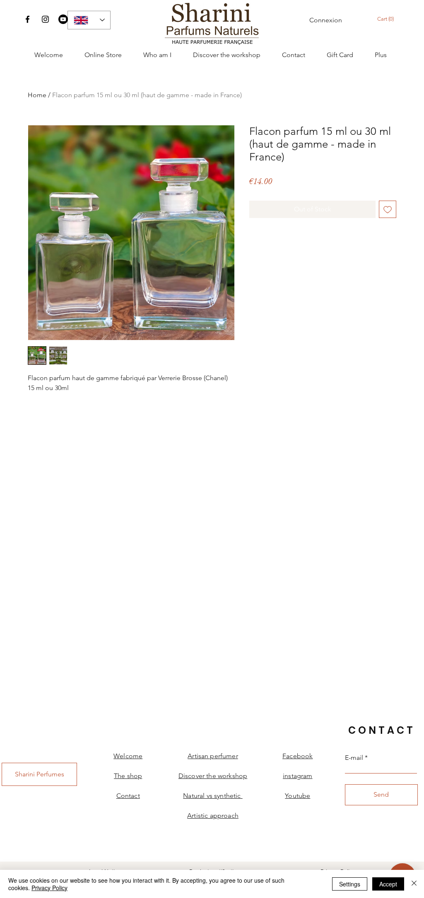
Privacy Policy (49, 888)
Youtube (297, 796)
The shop (128, 776)
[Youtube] (63, 19)
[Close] (414, 883)
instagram (297, 776)
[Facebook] (27, 19)
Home (37, 95)
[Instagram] (45, 19)
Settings (349, 884)
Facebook (297, 756)
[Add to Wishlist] (387, 209)
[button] (389, 19)
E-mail (354, 757)
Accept (388, 884)
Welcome (127, 756)
